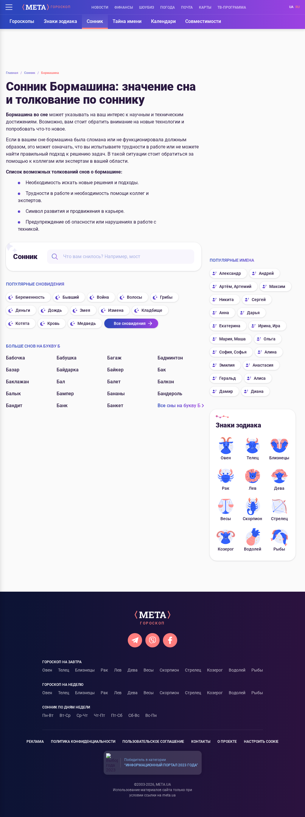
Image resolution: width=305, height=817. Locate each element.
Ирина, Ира (269, 325)
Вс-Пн (151, 715)
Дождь (55, 310)
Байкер (115, 370)
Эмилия (227, 365)
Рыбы (279, 549)
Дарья (253, 312)
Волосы (134, 297)
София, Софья (233, 352)
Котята (22, 323)
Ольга (270, 339)
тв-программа (231, 7)
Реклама (35, 742)
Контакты (200, 742)
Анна (224, 312)
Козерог (226, 549)
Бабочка (15, 358)
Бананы (116, 393)
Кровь (53, 323)
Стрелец (279, 518)
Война (103, 297)
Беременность (30, 297)
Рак (225, 488)
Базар (12, 370)
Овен (226, 457)
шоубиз (146, 7)
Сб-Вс (133, 715)
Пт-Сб (116, 715)
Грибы (166, 297)
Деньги (22, 310)
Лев (252, 488)
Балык (13, 393)
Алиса (260, 378)
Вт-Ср (65, 715)
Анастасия (263, 365)
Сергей (259, 299)
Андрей (266, 273)
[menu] (9, 7)
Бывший (71, 297)
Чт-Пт (99, 715)
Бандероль (170, 393)
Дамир (226, 391)
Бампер (65, 393)
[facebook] (170, 640)
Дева (279, 488)
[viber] (152, 640)
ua (291, 7)
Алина (270, 352)
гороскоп (61, 7)
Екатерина (229, 325)
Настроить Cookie (261, 742)
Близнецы (279, 457)
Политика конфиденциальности (83, 742)
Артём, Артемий (235, 286)
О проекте (227, 742)
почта (187, 7)
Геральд (227, 378)
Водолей (252, 549)
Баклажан (17, 382)
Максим (277, 286)
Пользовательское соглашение (153, 742)
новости (99, 7)
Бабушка (67, 358)
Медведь (86, 323)
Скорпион (252, 518)
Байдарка (68, 370)
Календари (163, 21)
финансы (123, 7)
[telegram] (135, 640)
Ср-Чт (82, 715)
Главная (14, 73)
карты (205, 7)
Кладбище (151, 310)
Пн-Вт (48, 715)
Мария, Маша (232, 339)
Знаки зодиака (60, 21)
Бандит (14, 405)
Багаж (114, 358)
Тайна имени (127, 21)
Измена (116, 310)
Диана (257, 391)
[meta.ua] (35, 7)
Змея (85, 310)
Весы (225, 518)
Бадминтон (170, 358)
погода (167, 7)
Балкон (166, 382)
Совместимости (203, 21)
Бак (162, 370)
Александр (230, 273)
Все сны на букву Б (179, 405)
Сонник (95, 21)
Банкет (115, 405)
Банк (62, 405)
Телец (253, 457)
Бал (61, 382)
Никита (226, 299)
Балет (114, 382)
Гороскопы (22, 21)
